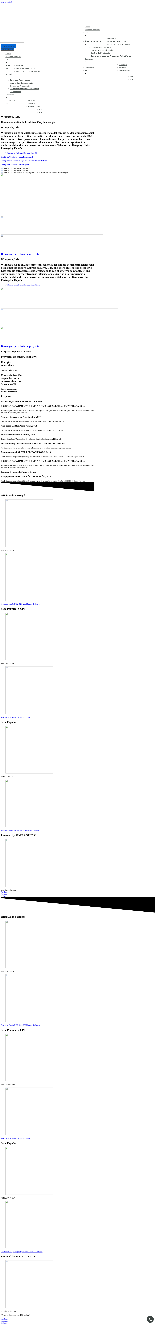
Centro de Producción (101, 53)
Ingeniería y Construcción (102, 50)
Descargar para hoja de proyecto (20, 253)
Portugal (123, 65)
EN (131, 79)
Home (87, 27)
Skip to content (6, 2)
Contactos (89, 68)
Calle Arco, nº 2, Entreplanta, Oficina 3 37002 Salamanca (21, 1252)
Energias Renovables (101, 47)
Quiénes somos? (92, 30)
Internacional (125, 70)
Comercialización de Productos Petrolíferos (111, 56)
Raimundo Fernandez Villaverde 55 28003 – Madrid (20, 830)
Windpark (111, 38)
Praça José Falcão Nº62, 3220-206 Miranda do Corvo (20, 604)
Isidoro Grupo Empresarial (119, 44)
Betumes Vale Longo (116, 41)
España (122, 68)
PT (131, 76)
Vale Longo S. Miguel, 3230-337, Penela (15, 717)
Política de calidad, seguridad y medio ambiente (22, 153)
